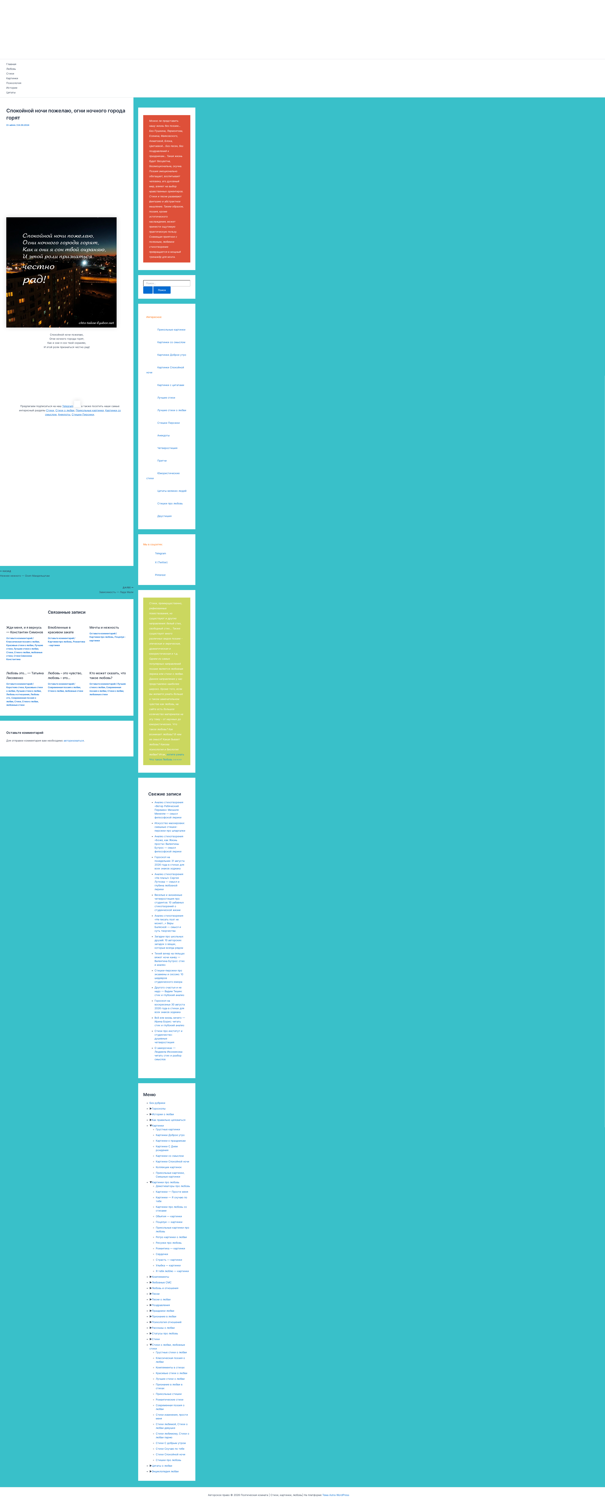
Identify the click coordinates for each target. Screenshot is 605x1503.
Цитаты (11, 92)
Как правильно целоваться (168, 1119)
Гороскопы (159, 1108)
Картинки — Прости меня (172, 1191)
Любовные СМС (162, 1282)
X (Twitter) (161, 562)
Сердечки (162, 1254)
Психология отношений (167, 1322)
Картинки (12, 78)
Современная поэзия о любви (64, 687)
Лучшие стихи (166, 397)
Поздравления (161, 1305)
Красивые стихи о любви (19, 645)
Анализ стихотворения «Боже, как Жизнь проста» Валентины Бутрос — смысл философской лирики (169, 844)
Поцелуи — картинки (169, 1222)
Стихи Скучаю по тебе (170, 1448)
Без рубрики (157, 1102)
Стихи (10, 73)
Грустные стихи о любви (171, 1352)
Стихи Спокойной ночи (170, 1454)
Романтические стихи (169, 1399)
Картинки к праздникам (171, 1140)
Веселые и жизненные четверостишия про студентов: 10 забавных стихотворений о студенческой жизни (169, 902)
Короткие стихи (15, 687)
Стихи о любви (64, 410)
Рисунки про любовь (169, 1242)
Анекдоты (64, 414)
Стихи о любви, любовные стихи (65, 691)
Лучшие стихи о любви (26, 648)
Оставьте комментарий (19, 638)
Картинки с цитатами (170, 385)
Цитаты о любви (162, 1465)
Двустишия (164, 516)
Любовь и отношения (17, 694)
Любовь (11, 68)
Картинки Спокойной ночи (172, 1161)
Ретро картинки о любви (171, 1237)
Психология (13, 83)
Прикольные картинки (90, 410)
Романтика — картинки (170, 1248)
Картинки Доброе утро (171, 354)
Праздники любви (163, 1310)
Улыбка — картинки (168, 1265)
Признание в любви (164, 1316)
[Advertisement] (302, 35)
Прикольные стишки (169, 1393)
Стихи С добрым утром (171, 1443)
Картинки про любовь (60, 641)
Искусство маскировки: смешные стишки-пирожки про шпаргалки (170, 826)
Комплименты (160, 1276)
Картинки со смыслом (171, 342)
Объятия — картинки (169, 1216)
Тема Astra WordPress (335, 1495)
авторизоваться (74, 740)
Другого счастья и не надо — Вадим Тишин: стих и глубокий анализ (169, 991)
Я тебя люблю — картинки (172, 1271)
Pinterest (160, 574)
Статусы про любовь (165, 1333)
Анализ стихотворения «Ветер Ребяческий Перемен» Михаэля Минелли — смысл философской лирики (169, 810)
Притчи (162, 460)
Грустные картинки (168, 1129)
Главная (11, 64)
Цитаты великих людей (172, 490)
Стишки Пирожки (83, 414)
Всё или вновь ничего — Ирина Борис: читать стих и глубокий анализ (170, 1021)
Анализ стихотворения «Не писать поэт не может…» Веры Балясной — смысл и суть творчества (169, 923)
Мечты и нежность (104, 627)
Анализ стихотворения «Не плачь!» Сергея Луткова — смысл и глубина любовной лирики (169, 882)
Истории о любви (163, 1114)
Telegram (67, 406)
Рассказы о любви (163, 1327)
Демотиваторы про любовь (173, 1186)
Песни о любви (161, 1299)
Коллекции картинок (169, 1167)
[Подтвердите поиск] (148, 290)
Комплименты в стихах (170, 1367)
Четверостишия (167, 448)
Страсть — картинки (169, 1259)
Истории (11, 87)
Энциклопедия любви (165, 1471)
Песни (156, 1293)
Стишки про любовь (170, 503)
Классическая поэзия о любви (22, 641)
